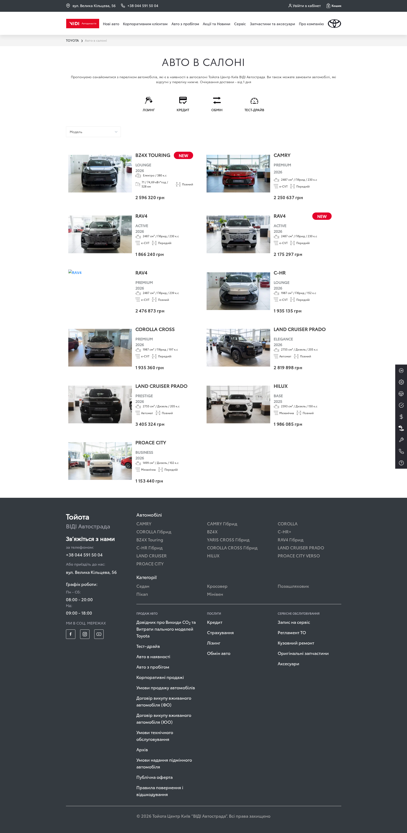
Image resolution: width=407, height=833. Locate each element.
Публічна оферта (154, 777)
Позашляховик (293, 586)
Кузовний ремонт (296, 642)
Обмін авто (218, 653)
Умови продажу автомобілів (165, 687)
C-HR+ (284, 531)
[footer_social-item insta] (85, 634)
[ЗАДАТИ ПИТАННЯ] (401, 463)
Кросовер (217, 586)
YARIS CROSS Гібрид (228, 539)
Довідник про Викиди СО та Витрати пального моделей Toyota (166, 628)
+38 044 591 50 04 (84, 554)
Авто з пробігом (185, 23)
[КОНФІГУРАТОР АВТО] (401, 382)
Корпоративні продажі (160, 677)
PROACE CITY (150, 563)
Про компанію (311, 23)
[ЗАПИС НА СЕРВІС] (401, 440)
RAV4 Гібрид (290, 539)
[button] (333, 5)
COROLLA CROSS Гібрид (232, 547)
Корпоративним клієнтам (145, 23)
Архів (142, 749)
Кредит (214, 622)
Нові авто (111, 23)
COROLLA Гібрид (153, 531)
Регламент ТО (292, 632)
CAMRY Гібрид (222, 523)
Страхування (220, 632)
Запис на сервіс (294, 622)
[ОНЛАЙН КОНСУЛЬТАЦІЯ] (401, 370)
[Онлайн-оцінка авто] (401, 405)
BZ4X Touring (149, 539)
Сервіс (240, 23)
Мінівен (215, 594)
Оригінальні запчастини (303, 653)
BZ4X (212, 531)
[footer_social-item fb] (70, 634)
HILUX (213, 555)
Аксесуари (288, 663)
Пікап (142, 594)
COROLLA (287, 523)
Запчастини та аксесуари (272, 23)
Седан (142, 586)
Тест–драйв (148, 646)
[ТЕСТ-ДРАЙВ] (401, 394)
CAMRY (143, 523)
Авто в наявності (153, 656)
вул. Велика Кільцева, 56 (94, 5)
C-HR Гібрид (149, 547)
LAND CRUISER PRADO (301, 547)
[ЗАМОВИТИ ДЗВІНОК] (401, 451)
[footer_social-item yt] (99, 634)
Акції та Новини (216, 23)
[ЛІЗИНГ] (401, 428)
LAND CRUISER (151, 555)
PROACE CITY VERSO (299, 555)
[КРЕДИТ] (401, 417)
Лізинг (213, 642)
